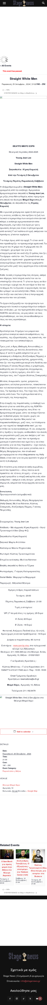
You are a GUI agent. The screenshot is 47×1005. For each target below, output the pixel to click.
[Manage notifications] (40, 999)
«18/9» (7, 90)
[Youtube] (37, 998)
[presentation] (7, 858)
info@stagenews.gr (30, 981)
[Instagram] (16, 998)
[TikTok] (23, 998)
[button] (4, 3)
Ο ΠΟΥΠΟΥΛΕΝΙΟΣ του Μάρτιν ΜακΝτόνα (19, 93)
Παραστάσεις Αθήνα (12, 771)
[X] (30, 998)
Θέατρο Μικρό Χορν (11, 785)
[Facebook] (10, 998)
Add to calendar (24, 731)
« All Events (5, 65)
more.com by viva (21, 645)
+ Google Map (31, 791)
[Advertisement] (23, 31)
